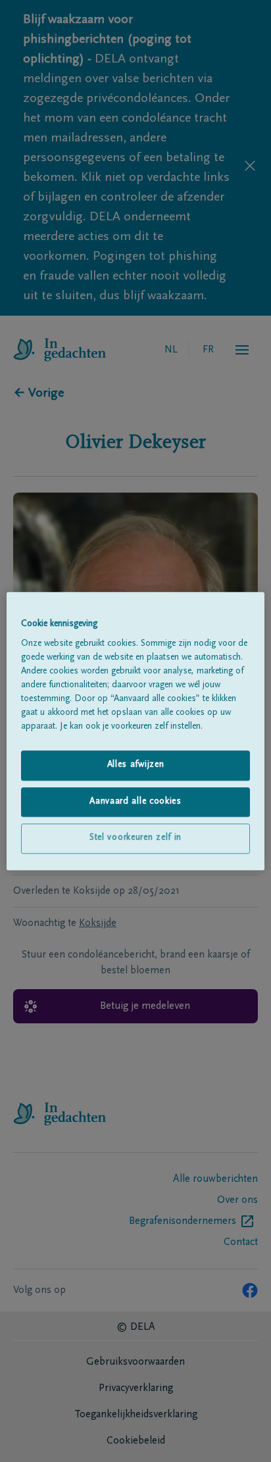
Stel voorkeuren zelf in (135, 838)
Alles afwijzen (135, 764)
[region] (135, 731)
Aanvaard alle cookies (135, 801)
